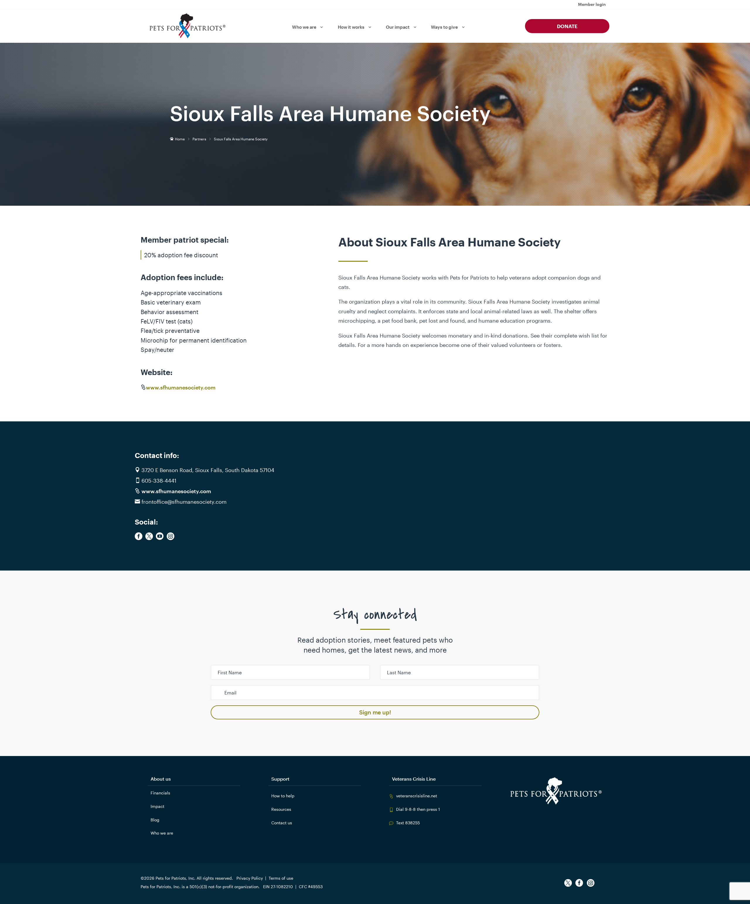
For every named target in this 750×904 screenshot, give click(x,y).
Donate (567, 26)
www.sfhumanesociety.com (181, 387)
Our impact (398, 27)
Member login (592, 4)
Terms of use (281, 878)
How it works (351, 27)
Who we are (304, 27)
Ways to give (444, 27)
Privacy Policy (249, 878)
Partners (199, 139)
